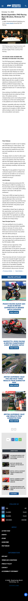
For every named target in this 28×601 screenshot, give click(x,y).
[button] (2, 6)
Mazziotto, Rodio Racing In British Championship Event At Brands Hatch (14, 343)
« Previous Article (7, 271)
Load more (13, 493)
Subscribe (23, 519)
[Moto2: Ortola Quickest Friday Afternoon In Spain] (5, 472)
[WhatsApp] (20, 439)
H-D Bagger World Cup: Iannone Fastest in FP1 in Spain (17, 488)
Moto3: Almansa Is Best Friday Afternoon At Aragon (17, 480)
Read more (14, 312)
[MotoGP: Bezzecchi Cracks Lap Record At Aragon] (5, 464)
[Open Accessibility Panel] (26, 594)
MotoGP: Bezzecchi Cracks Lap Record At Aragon (17, 465)
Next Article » (19, 271)
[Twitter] (16, 439)
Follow (24, 512)
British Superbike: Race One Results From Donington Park (14, 416)
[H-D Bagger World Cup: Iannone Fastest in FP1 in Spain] (5, 487)
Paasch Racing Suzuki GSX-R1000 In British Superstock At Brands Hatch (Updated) (14, 306)
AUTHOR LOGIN (14, 585)
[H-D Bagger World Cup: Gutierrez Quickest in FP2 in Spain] (5, 456)
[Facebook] (12, 439)
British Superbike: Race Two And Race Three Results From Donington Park (14, 379)
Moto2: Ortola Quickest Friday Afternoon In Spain (17, 472)
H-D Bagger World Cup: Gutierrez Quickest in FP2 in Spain (17, 457)
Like (25, 508)
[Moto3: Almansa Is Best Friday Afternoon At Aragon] (5, 480)
